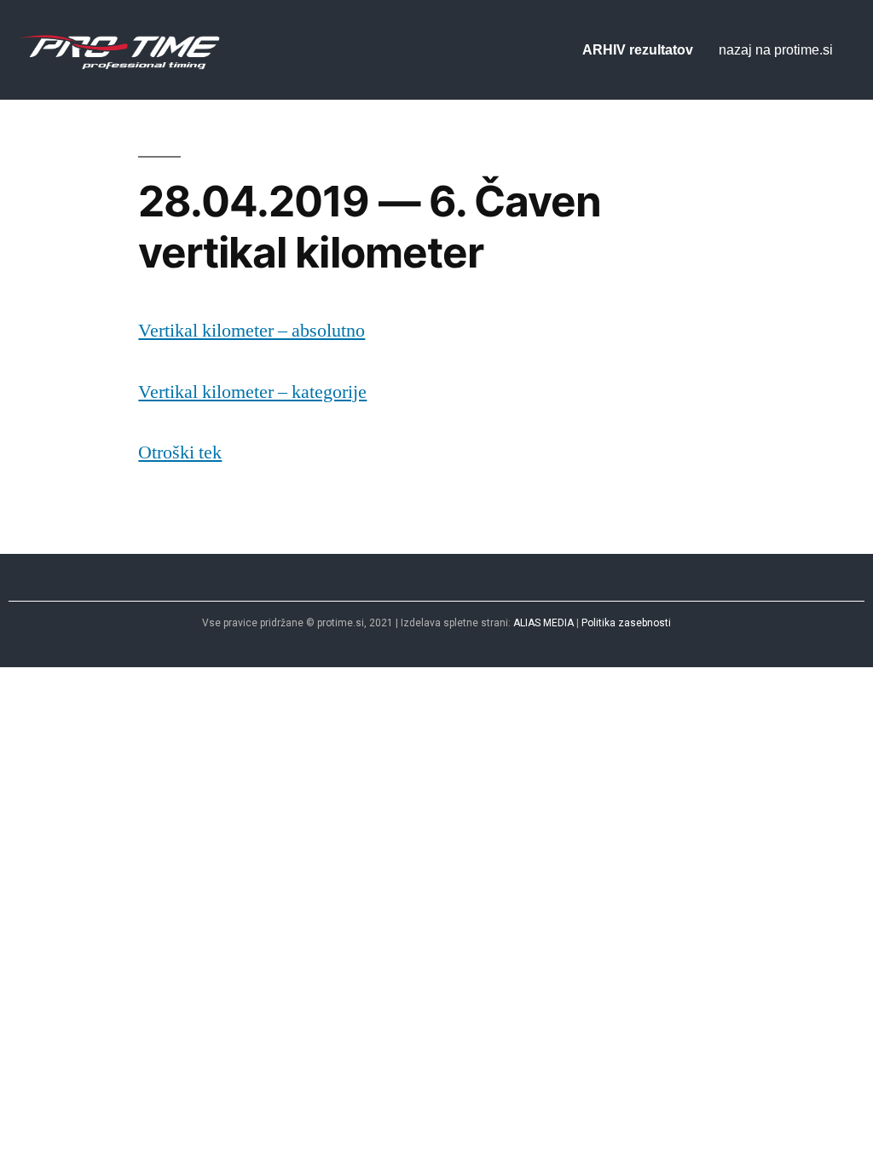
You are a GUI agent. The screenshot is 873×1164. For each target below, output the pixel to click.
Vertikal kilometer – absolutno (251, 331)
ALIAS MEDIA (543, 623)
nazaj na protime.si (776, 50)
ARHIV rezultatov (637, 50)
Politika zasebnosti (626, 623)
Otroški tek (180, 452)
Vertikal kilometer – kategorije (252, 392)
